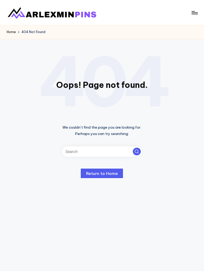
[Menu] (194, 12)
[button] (137, 152)
